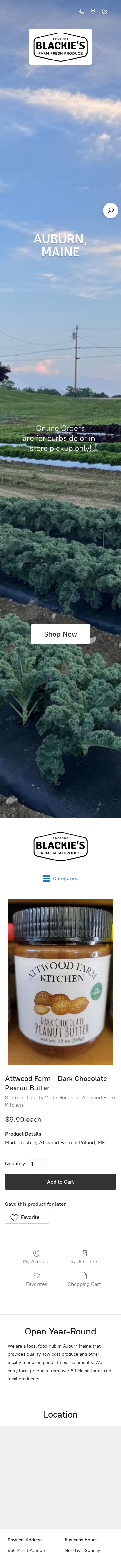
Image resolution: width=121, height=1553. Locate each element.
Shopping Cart (84, 1284)
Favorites (36, 1284)
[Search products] (111, 210)
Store (11, 1097)
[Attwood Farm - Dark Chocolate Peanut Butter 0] (60, 982)
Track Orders (84, 1262)
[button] (27, 1217)
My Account (36, 1262)
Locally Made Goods (50, 1097)
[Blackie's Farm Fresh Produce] (60, 846)
